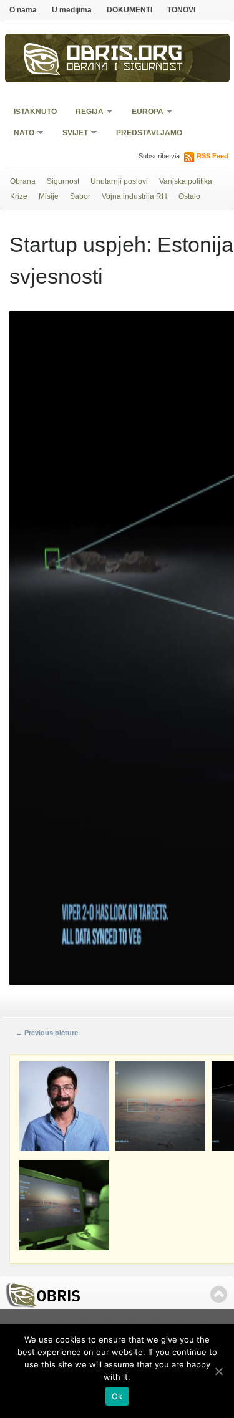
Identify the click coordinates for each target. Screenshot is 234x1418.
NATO (20, 133)
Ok (117, 1396)
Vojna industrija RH (134, 196)
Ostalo (189, 196)
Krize (18, 196)
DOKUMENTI (129, 10)
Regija (85, 112)
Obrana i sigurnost (125, 68)
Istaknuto (35, 111)
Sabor (80, 196)
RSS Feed (212, 156)
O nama (23, 10)
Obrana (23, 181)
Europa (143, 112)
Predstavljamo (149, 132)
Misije (49, 196)
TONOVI (181, 10)
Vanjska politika (185, 181)
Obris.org (125, 55)
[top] (218, 1294)
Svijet (71, 133)
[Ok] (218, 1371)
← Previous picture (47, 1032)
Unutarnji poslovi (119, 181)
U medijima (72, 10)
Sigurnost (63, 181)
